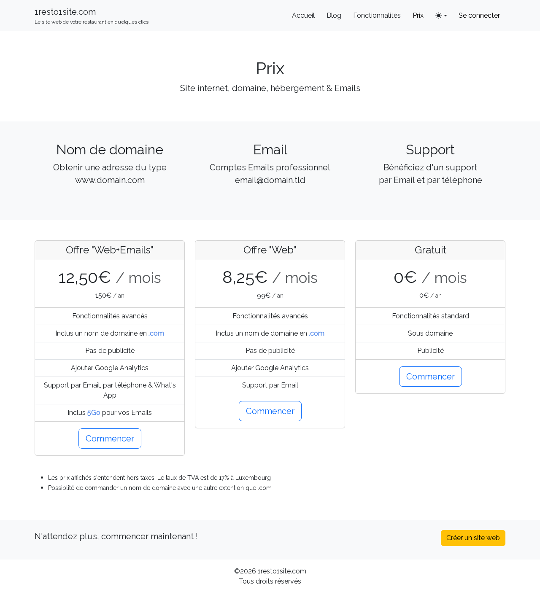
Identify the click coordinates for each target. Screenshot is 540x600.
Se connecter (479, 15)
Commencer (110, 438)
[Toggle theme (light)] (441, 15)
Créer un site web (473, 538)
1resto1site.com (91, 16)
